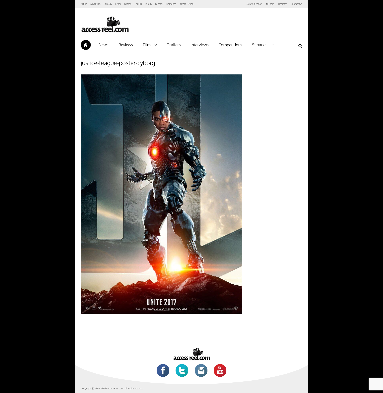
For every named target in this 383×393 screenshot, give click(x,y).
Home (86, 45)
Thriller (138, 3)
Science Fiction (186, 3)
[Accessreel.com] (105, 32)
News (104, 44)
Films (147, 44)
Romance (171, 3)
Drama (127, 3)
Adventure (95, 3)
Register (282, 4)
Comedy (108, 3)
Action (84, 3)
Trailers (174, 44)
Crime (118, 3)
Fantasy (159, 3)
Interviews (200, 44)
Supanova (261, 44)
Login (271, 4)
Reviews (125, 44)
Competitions (230, 44)
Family (148, 3)
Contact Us (296, 3)
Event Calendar (254, 3)
